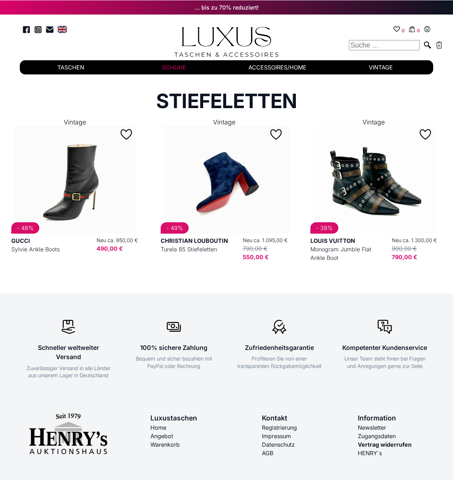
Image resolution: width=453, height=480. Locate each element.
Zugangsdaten (377, 436)
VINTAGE (381, 67)
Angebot (161, 436)
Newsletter (372, 427)
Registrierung (279, 427)
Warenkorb (165, 444)
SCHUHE (174, 67)
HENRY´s (370, 453)
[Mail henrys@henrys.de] (49, 30)
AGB (267, 453)
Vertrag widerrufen (385, 444)
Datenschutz (278, 444)
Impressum (276, 436)
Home (158, 427)
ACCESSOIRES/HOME (277, 67)
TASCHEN (70, 67)
